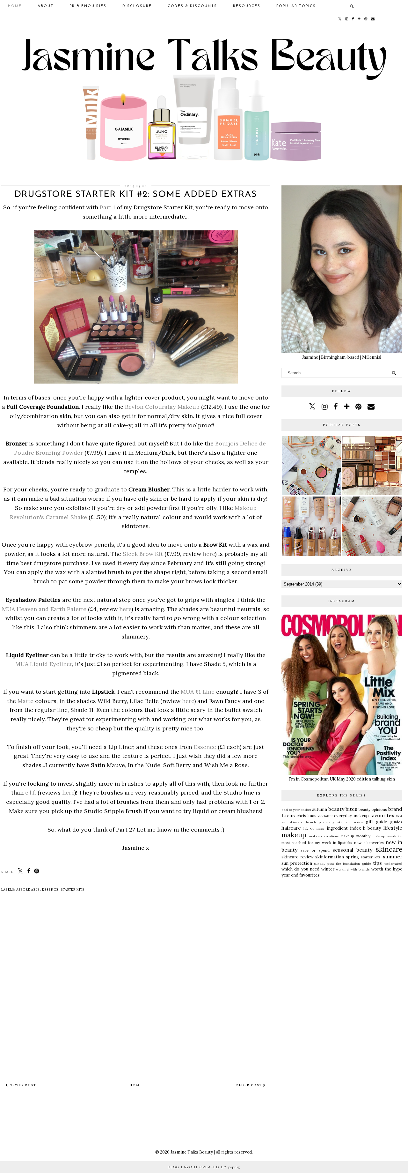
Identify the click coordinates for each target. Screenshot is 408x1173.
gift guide (376, 822)
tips (377, 863)
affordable (28, 889)
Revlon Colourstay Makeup (162, 406)
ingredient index (344, 828)
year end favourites (300, 875)
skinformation (329, 857)
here (209, 553)
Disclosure (137, 6)
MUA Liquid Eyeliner (43, 664)
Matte (25, 701)
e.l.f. (30, 792)
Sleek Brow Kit (143, 553)
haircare (291, 828)
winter (327, 869)
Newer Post (22, 1085)
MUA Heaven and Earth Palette (44, 609)
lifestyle (392, 828)
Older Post (249, 1085)
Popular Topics (296, 6)
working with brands (352, 869)
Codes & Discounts (192, 6)
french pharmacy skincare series (334, 822)
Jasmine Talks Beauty (192, 1152)
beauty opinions (373, 809)
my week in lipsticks (333, 842)
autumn (319, 809)
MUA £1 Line (198, 691)
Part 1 (107, 207)
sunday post (324, 864)
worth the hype (386, 869)
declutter (325, 816)
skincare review (297, 857)
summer (392, 856)
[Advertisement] (341, 930)
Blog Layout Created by (204, 1167)
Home (15, 6)
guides (396, 821)
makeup (293, 835)
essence (50, 889)
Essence (205, 747)
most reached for (297, 842)
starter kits (72, 889)
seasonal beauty (352, 850)
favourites (382, 815)
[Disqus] (135, 990)
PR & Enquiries (87, 6)
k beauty (372, 828)
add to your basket (296, 810)
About (46, 6)
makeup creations (324, 836)
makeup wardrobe (387, 836)
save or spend (315, 850)
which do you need (300, 869)
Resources (246, 6)
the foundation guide (353, 864)
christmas (306, 815)
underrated (393, 864)
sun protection (296, 863)
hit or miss (313, 828)
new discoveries (369, 842)
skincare (389, 849)
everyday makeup (351, 815)
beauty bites (342, 809)
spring (352, 857)
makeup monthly (355, 835)
